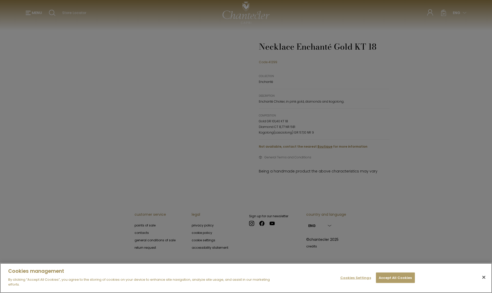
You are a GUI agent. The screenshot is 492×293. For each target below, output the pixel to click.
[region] (246, 278)
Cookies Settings (355, 277)
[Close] (483, 277)
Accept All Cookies (395, 277)
